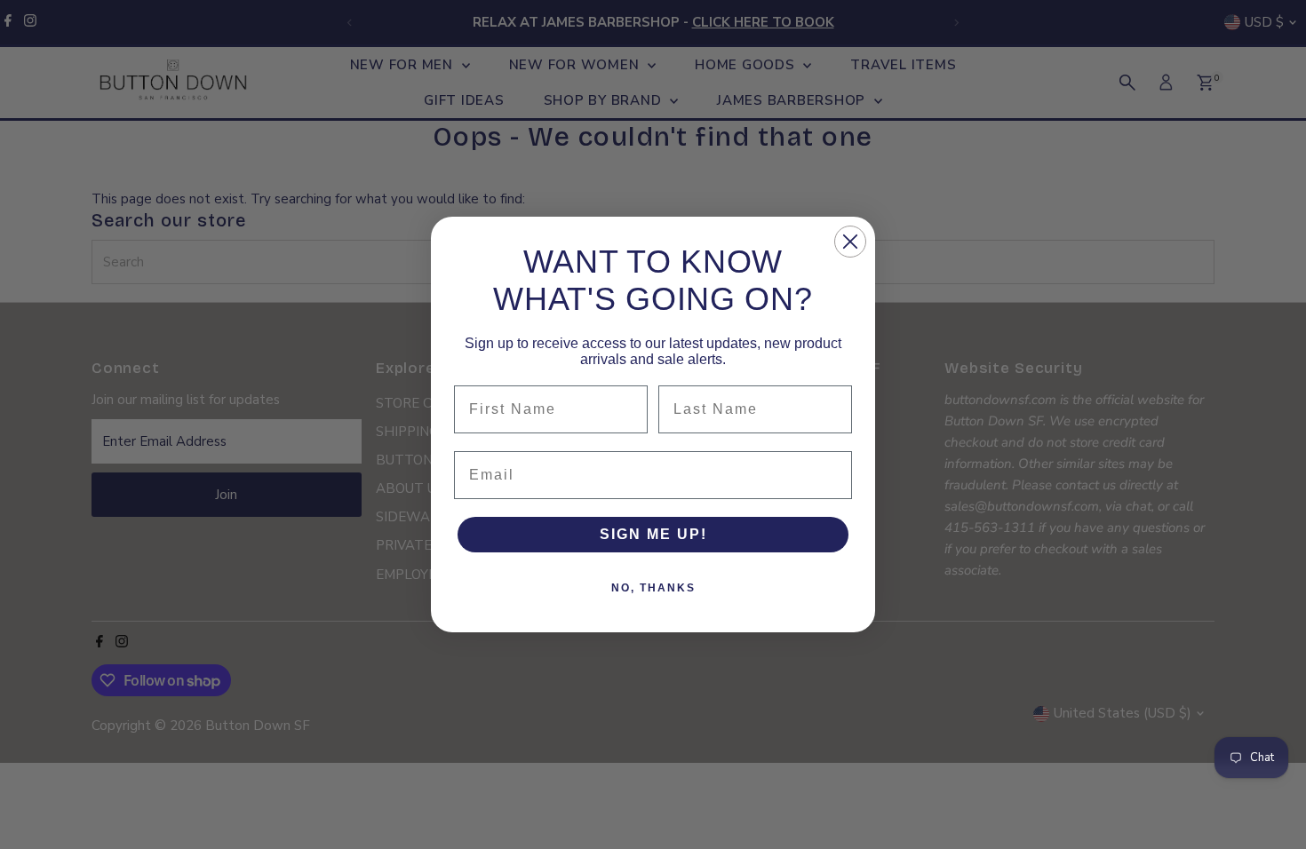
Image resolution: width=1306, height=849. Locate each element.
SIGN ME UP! (653, 534)
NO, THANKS (653, 588)
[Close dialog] (850, 242)
